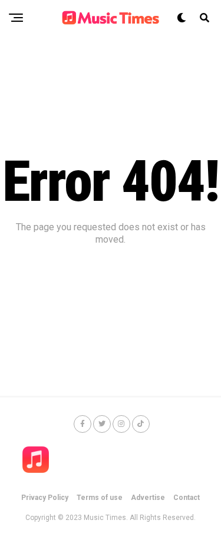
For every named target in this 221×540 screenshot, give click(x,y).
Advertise (148, 497)
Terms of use (100, 497)
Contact (186, 497)
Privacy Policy (44, 497)
